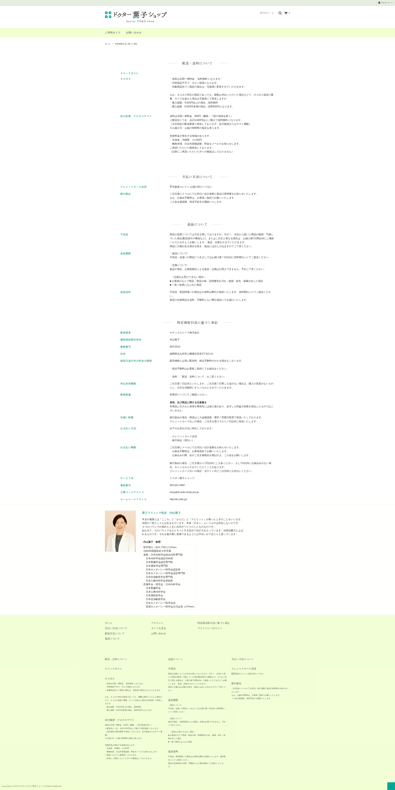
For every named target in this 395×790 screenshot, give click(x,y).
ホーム (107, 44)
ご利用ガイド (113, 32)
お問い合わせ (134, 32)
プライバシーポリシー (210, 628)
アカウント (385, 3)
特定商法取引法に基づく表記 (214, 623)
